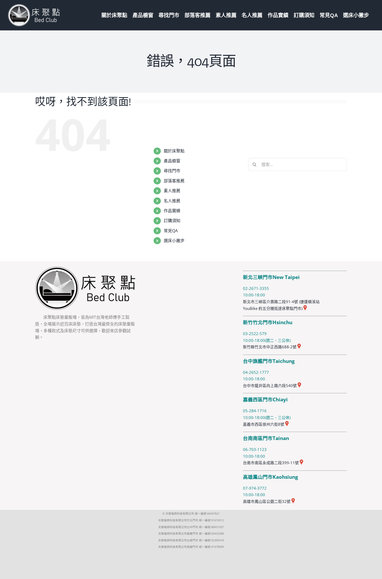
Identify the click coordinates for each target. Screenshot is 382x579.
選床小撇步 (174, 240)
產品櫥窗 (172, 161)
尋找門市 (172, 171)
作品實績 (172, 211)
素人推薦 (172, 191)
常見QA (171, 231)
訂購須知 (172, 220)
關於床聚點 (174, 151)
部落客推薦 (174, 181)
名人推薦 (172, 201)
